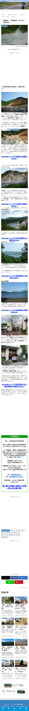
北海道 (4, 532)
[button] (26, 394)
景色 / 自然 (17, 532)
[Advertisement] (14, 69)
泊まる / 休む (5, 535)
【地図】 (18, 457)
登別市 (18, 535)
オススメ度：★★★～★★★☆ (18, 530)
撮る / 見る (10, 532)
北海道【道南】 (6, 530)
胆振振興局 (5, 537)
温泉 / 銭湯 (13, 535)
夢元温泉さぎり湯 (15, 477)
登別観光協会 (15, 475)
